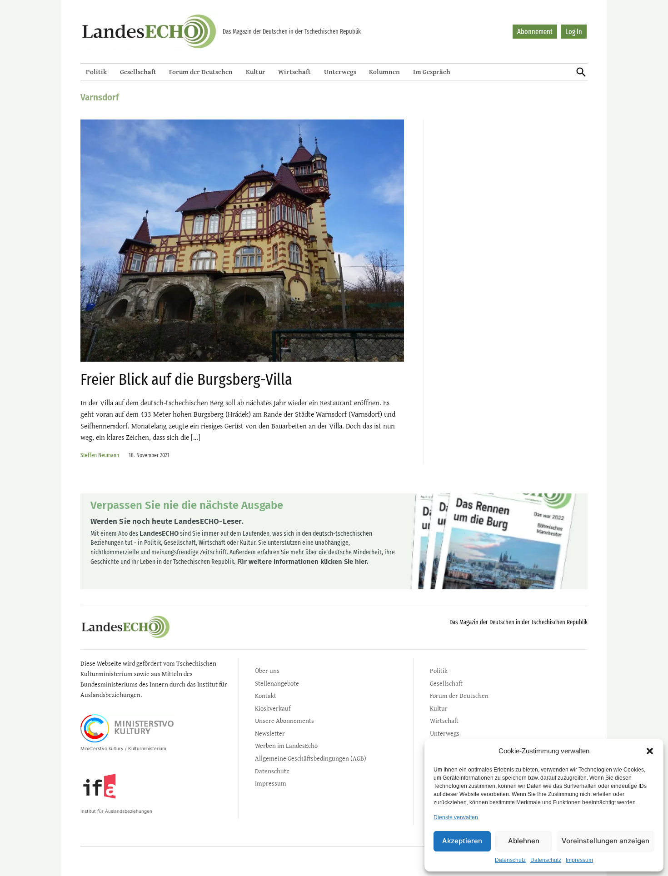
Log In (573, 31)
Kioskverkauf (272, 708)
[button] (649, 751)
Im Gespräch (431, 71)
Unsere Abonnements (284, 720)
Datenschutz (510, 860)
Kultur (255, 71)
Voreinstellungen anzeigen (605, 840)
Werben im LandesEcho (286, 745)
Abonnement (535, 31)
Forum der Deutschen (201, 71)
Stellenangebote (277, 683)
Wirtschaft (294, 71)
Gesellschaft (138, 71)
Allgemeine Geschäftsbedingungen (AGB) (310, 758)
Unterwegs (340, 71)
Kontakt (265, 695)
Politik (96, 71)
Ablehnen (523, 840)
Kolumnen (384, 71)
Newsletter (270, 733)
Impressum (579, 860)
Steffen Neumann (99, 455)
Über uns (267, 670)
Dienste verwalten (456, 817)
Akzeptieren (462, 840)
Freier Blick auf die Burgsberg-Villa (186, 379)
